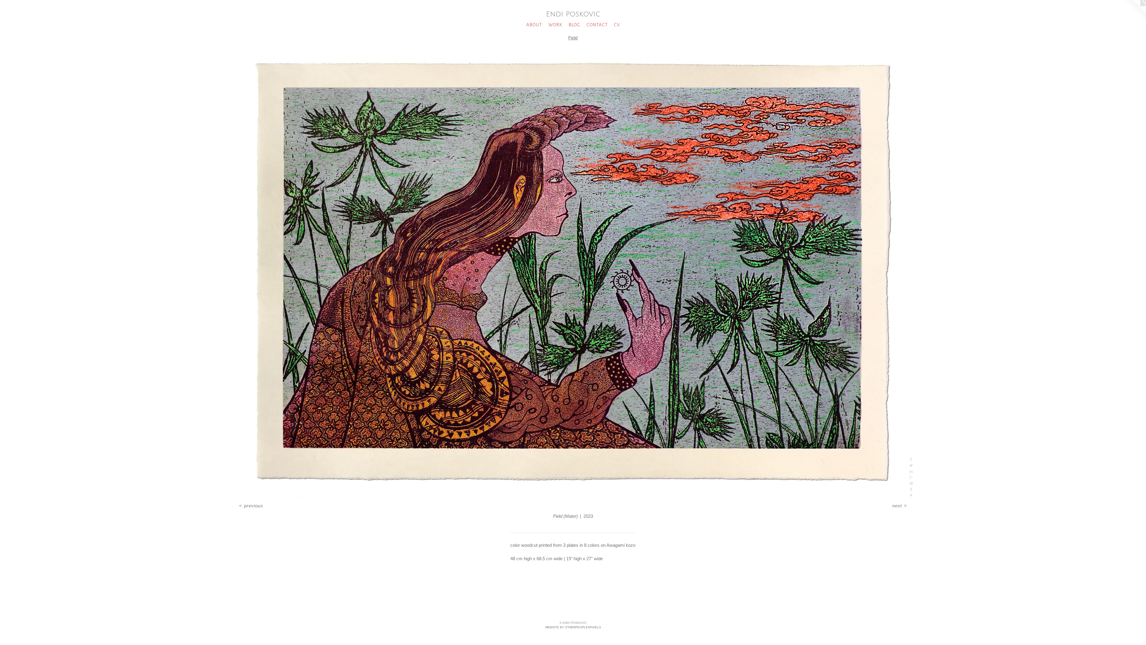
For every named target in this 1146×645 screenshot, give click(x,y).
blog (574, 24)
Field (572, 37)
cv (617, 24)
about (534, 24)
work (555, 24)
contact (597, 24)
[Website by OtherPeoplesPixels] (1134, 12)
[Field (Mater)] (573, 272)
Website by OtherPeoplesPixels (573, 627)
